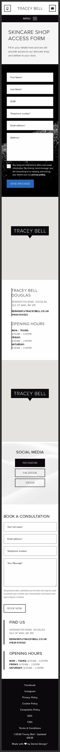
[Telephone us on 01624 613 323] (7, 8)
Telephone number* (20, 113)
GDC (30, 716)
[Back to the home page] (30, 8)
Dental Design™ (39, 744)
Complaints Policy (30, 710)
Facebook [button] (30, 473)
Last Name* (16, 89)
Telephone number (17, 551)
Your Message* (15, 563)
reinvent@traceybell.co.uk (30, 311)
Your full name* (15, 527)
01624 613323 (20, 315)
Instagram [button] (29, 463)
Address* (15, 137)
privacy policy (38, 174)
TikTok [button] (30, 483)
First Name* (16, 77)
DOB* (13, 101)
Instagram (29, 691)
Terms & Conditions (30, 728)
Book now (14, 608)
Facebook (29, 685)
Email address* (18, 125)
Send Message (20, 184)
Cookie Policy (30, 703)
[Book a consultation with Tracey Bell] (52, 8)
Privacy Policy (30, 697)
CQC (30, 722)
